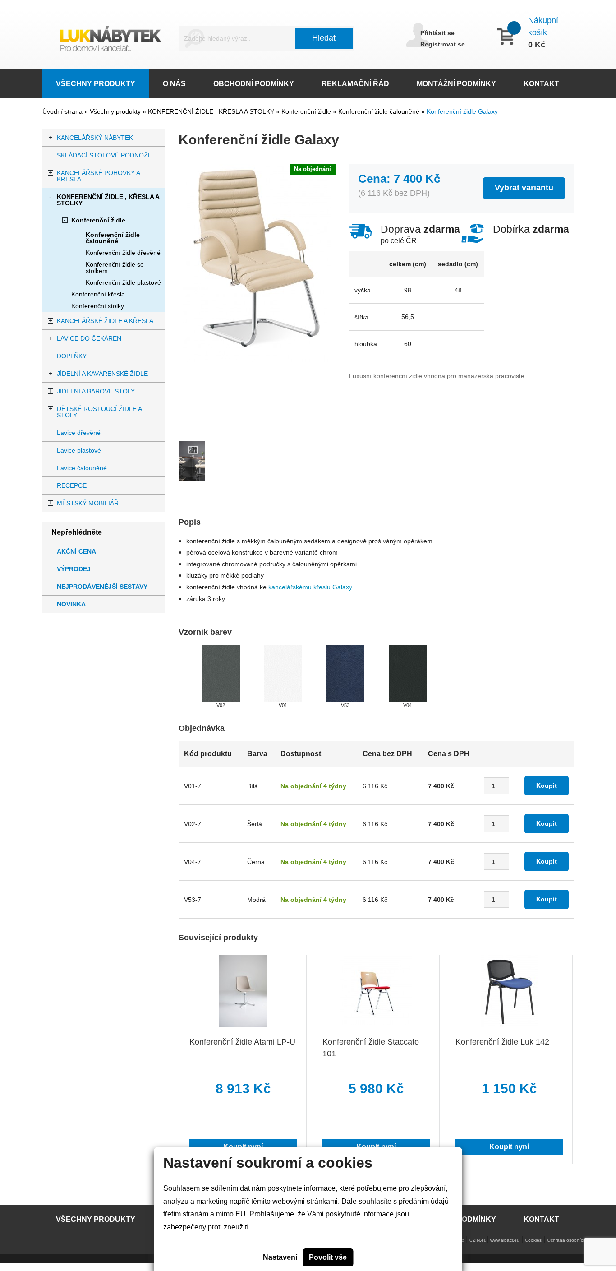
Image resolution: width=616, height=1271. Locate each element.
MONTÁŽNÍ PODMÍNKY (456, 84)
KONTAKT (541, 84)
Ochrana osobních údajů (573, 1240)
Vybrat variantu (524, 187)
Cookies (533, 1240)
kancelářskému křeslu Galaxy (310, 587)
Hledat (324, 37)
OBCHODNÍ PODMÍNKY (253, 84)
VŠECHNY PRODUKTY (95, 84)
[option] (192, 465)
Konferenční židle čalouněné (379, 111)
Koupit (546, 785)
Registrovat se (442, 44)
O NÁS (174, 84)
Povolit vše (328, 1257)
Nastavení (280, 1257)
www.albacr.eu (504, 1240)
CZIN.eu (478, 1240)
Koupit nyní (509, 1147)
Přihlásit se (437, 33)
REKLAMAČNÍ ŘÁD (355, 84)
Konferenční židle (307, 111)
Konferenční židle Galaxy (462, 111)
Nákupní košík (543, 26)
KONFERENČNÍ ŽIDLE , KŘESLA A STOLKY (212, 111)
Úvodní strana (62, 111)
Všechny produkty (116, 111)
